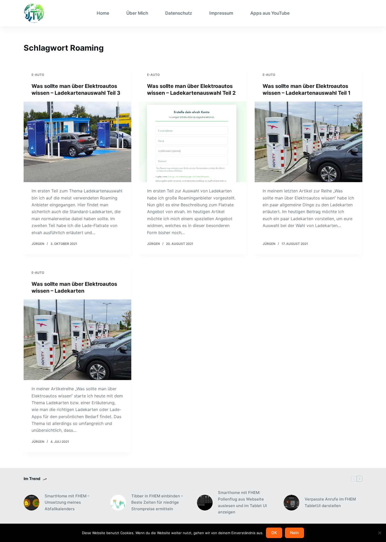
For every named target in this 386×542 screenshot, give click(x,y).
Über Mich (137, 13)
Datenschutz (178, 13)
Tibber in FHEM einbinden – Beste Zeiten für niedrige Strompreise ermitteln (157, 502)
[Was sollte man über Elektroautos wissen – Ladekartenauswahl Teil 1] (308, 142)
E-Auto (38, 75)
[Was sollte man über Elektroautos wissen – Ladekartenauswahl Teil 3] (77, 142)
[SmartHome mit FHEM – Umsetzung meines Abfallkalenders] (31, 503)
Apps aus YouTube (270, 13)
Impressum (221, 13)
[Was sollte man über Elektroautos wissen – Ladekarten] (77, 339)
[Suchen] (360, 13)
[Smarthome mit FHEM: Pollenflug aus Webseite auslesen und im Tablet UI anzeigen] (205, 503)
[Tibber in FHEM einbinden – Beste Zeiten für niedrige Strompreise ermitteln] (118, 503)
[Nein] (379, 532)
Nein (294, 532)
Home (103, 13)
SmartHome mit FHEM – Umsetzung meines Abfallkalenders (67, 502)
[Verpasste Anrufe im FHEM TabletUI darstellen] (291, 503)
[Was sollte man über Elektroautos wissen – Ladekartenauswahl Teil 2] (193, 142)
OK (274, 532)
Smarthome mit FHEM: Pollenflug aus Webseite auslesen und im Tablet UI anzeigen (242, 502)
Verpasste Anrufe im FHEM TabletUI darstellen (330, 502)
